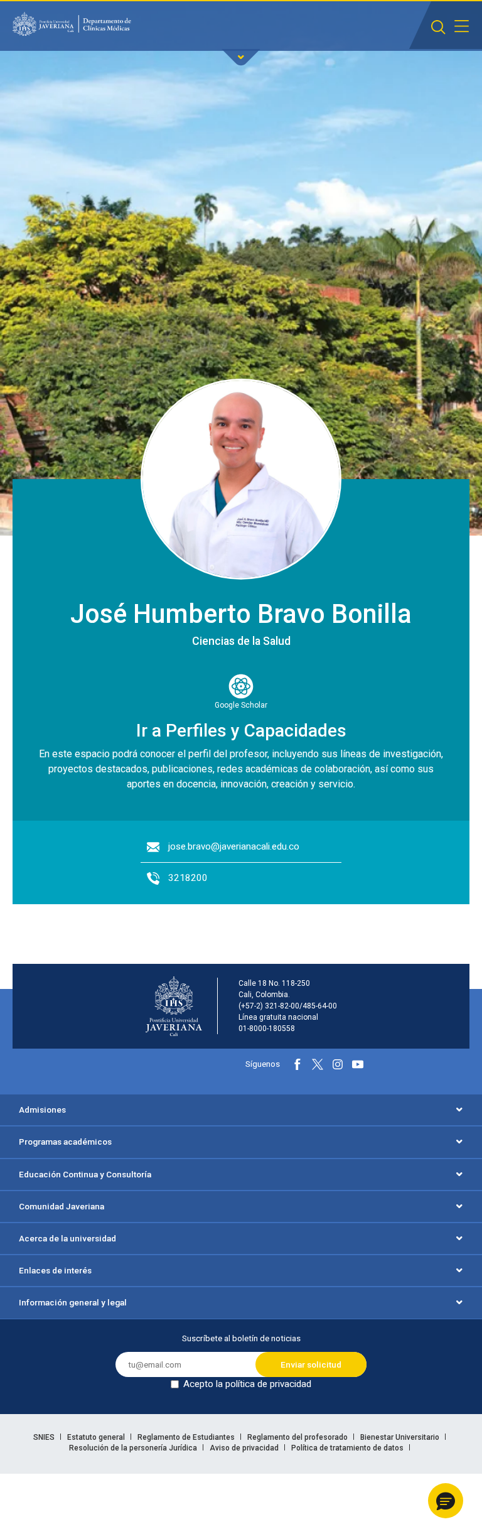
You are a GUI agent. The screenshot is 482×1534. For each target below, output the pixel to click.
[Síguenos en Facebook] (297, 1064)
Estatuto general (97, 1437)
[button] (445, 1500)
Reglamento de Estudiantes (187, 1437)
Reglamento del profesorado (298, 1437)
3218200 (188, 877)
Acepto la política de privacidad (247, 1384)
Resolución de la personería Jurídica (134, 1448)
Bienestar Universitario (400, 1437)
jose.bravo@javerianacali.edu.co (233, 846)
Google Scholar (241, 705)
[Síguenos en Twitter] (317, 1064)
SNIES (44, 1437)
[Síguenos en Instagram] (337, 1064)
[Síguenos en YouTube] (357, 1064)
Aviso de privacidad (245, 1448)
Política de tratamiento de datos (348, 1448)
